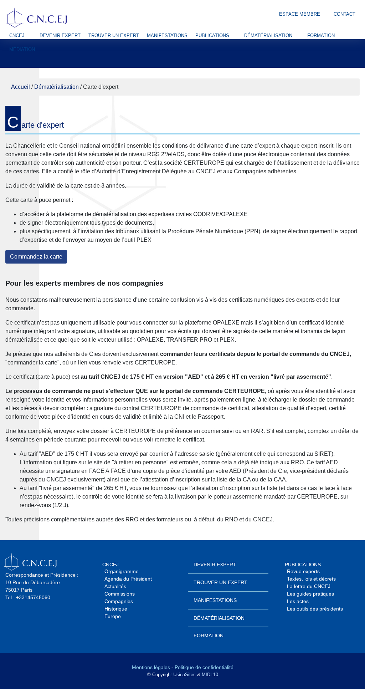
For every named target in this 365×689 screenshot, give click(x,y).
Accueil (20, 87)
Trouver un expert (113, 35)
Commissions (119, 594)
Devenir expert (60, 35)
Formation (321, 35)
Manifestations (167, 35)
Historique (115, 609)
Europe (112, 616)
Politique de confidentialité (204, 667)
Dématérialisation (268, 35)
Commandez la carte (36, 257)
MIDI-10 (210, 674)
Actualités (115, 586)
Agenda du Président (128, 579)
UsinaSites (184, 674)
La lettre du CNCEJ (308, 586)
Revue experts (303, 571)
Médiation (22, 49)
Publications (212, 35)
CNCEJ (17, 35)
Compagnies (118, 601)
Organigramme (121, 571)
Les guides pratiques (310, 594)
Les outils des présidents (315, 609)
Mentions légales (151, 667)
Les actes (298, 601)
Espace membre (299, 14)
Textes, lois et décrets (311, 579)
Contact (343, 14)
